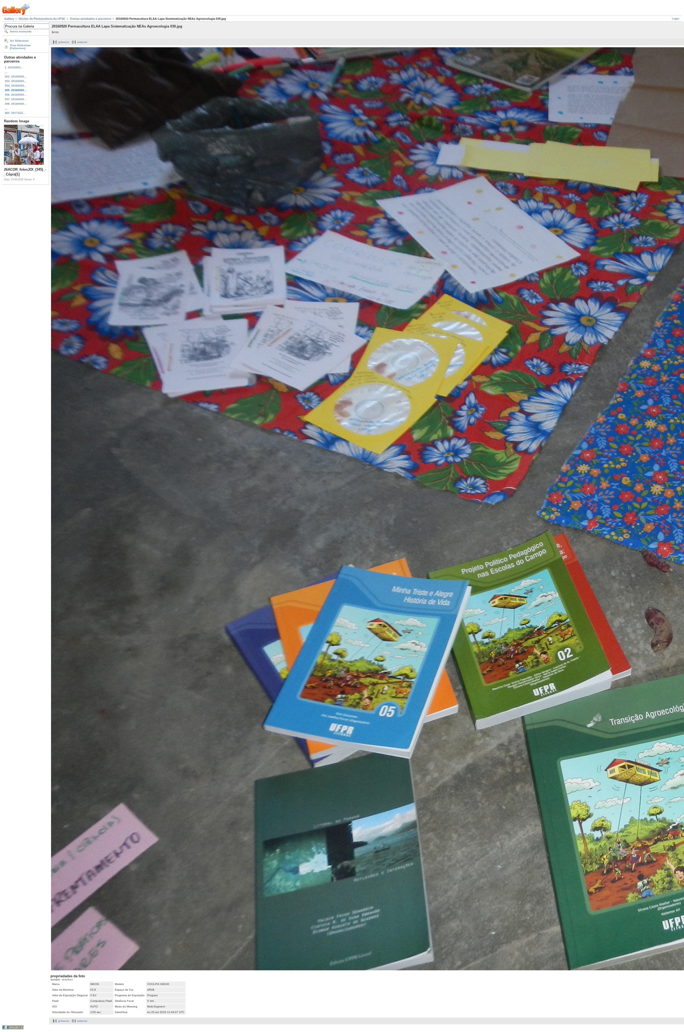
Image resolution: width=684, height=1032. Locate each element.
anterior (82, 42)
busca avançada (21, 31)
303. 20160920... (15, 81)
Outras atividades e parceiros (90, 18)
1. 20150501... (14, 67)
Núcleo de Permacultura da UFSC (42, 18)
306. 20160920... (15, 94)
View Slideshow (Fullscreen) (20, 47)
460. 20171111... (15, 112)
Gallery (9, 18)
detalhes (67, 979)
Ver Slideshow (19, 40)
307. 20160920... (15, 99)
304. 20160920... (15, 85)
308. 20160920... (15, 103)
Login (675, 18)
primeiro (63, 42)
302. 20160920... (15, 76)
